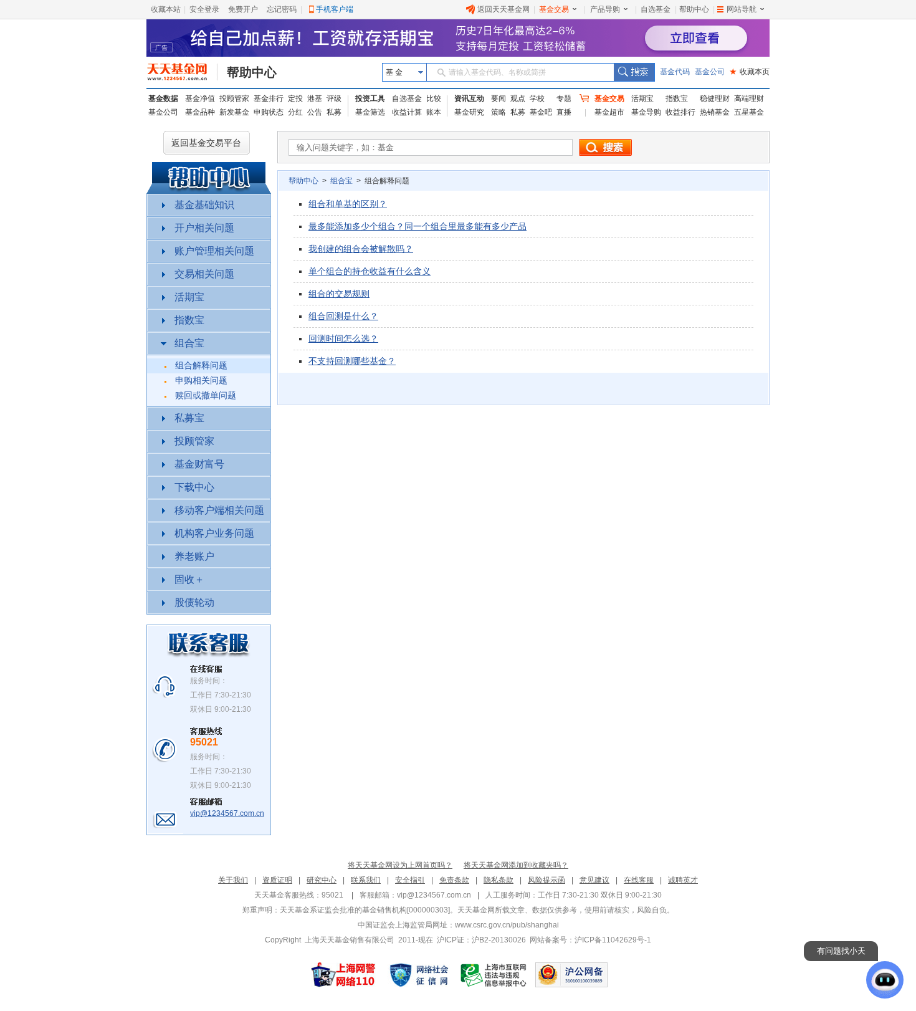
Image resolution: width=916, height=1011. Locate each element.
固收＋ (189, 579)
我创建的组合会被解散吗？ (360, 249)
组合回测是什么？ (343, 316)
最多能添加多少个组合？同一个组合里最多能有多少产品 (417, 226)
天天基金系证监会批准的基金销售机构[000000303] (365, 910)
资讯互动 (469, 98)
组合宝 (189, 343)
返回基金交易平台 (206, 143)
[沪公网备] (571, 974)
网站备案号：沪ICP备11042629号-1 (590, 940)
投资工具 (370, 98)
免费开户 (243, 9)
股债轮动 (194, 602)
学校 (537, 98)
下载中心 (194, 487)
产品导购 (605, 9)
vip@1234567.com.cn (227, 813)
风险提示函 (546, 880)
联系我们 (366, 880)
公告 (314, 112)
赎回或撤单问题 (205, 395)
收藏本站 (166, 9)
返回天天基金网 (503, 9)
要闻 (498, 98)
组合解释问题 (201, 365)
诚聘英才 (683, 880)
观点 (517, 98)
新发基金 (234, 112)
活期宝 (642, 98)
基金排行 (269, 98)
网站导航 (741, 9)
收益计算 (407, 112)
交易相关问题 (204, 274)
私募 (334, 112)
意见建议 (594, 880)
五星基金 (749, 112)
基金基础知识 (204, 204)
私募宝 (189, 418)
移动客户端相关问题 (219, 510)
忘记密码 (282, 9)
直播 (563, 112)
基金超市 (609, 112)
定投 (295, 98)
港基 (314, 98)
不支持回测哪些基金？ (352, 361)
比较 (433, 98)
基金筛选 (370, 112)
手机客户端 (334, 9)
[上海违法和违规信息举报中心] (494, 974)
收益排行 (680, 112)
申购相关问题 (201, 380)
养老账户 (194, 556)
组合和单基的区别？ (347, 204)
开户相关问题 (204, 228)
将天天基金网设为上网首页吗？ (400, 865)
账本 (433, 112)
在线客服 (639, 880)
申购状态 (269, 112)
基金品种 (200, 112)
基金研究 (469, 112)
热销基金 (715, 112)
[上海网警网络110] (343, 974)
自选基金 (655, 9)
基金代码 (675, 71)
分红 (295, 112)
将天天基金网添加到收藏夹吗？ (516, 865)
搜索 (634, 72)
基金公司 (710, 71)
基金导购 (646, 112)
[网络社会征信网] (418, 974)
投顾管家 (234, 98)
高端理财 (749, 98)
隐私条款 (498, 880)
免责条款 (454, 880)
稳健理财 (715, 98)
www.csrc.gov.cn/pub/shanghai (507, 925)
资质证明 (277, 880)
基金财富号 (199, 464)
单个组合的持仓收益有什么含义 (369, 271)
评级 (334, 98)
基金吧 (541, 112)
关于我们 (233, 880)
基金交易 (554, 9)
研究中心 (321, 880)
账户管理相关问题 (214, 251)
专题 (563, 98)
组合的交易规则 (339, 294)
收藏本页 (750, 71)
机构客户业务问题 (214, 533)
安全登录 (204, 9)
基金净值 (200, 98)
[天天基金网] (182, 72)
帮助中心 (694, 9)
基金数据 (163, 98)
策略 (498, 112)
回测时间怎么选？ (343, 338)
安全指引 (410, 880)
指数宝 (677, 98)
